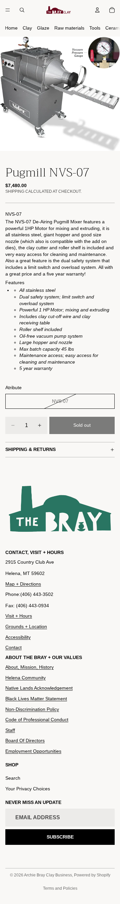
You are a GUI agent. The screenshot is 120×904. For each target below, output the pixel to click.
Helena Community (25, 677)
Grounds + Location (26, 626)
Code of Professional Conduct (36, 719)
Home (11, 28)
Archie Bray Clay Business (48, 875)
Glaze (43, 28)
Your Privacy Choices (27, 788)
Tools (94, 28)
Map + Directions (23, 584)
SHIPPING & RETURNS (30, 449)
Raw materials (69, 28)
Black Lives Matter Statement (36, 698)
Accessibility (18, 637)
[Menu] (7, 10)
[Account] (97, 10)
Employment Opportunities (33, 751)
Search (12, 778)
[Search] (22, 10)
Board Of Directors (25, 740)
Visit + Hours (18, 616)
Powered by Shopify (92, 875)
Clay (27, 28)
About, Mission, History (29, 667)
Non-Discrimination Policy (32, 709)
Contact (13, 647)
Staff (10, 730)
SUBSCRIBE (60, 837)
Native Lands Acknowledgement (39, 688)
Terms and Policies (60, 888)
